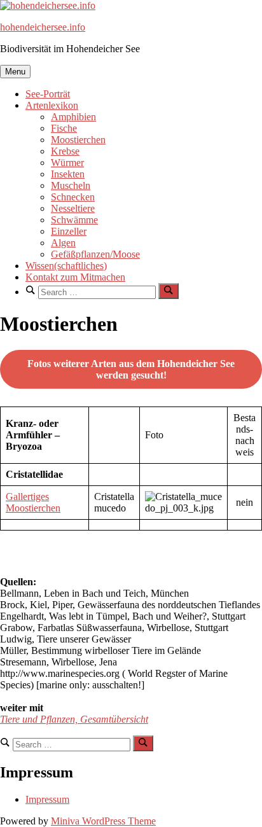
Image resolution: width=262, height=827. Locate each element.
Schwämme (74, 219)
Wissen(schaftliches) (66, 265)
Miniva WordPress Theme (103, 821)
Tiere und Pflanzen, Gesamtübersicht (74, 719)
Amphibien (73, 116)
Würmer (67, 162)
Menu (15, 71)
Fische (64, 128)
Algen (63, 242)
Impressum (47, 799)
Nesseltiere (73, 208)
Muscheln (70, 185)
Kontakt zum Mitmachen (75, 277)
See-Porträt (47, 93)
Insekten (68, 174)
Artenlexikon (51, 105)
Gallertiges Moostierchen (33, 502)
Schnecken (73, 196)
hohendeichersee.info (42, 27)
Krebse (65, 151)
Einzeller (68, 231)
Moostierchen (78, 139)
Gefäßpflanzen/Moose (95, 254)
